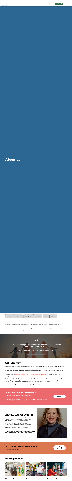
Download (60, 396)
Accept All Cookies (59, 3)
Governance (38, 316)
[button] (52, 423)
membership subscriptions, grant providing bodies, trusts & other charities (31, 374)
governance (36, 380)
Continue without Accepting (67, 1)
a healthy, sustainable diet (40, 367)
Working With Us (28, 316)
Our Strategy (9, 316)
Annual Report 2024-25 (59, 447)
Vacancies (53, 316)
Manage (50, 3)
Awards (45, 316)
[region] (36, 3)
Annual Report (18, 316)
